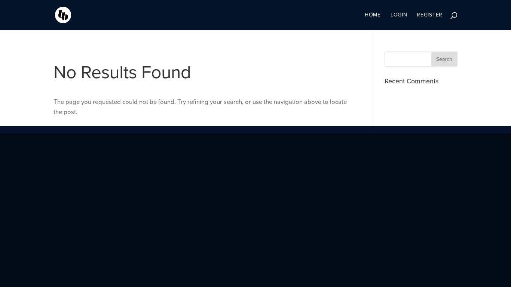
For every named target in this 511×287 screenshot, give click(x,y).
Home (373, 15)
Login (399, 15)
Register (430, 15)
